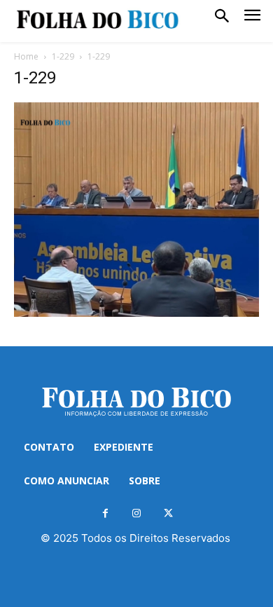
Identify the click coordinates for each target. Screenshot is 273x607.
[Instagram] (137, 513)
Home (26, 56)
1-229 (63, 56)
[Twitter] (168, 513)
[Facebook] (105, 513)
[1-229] (136, 313)
